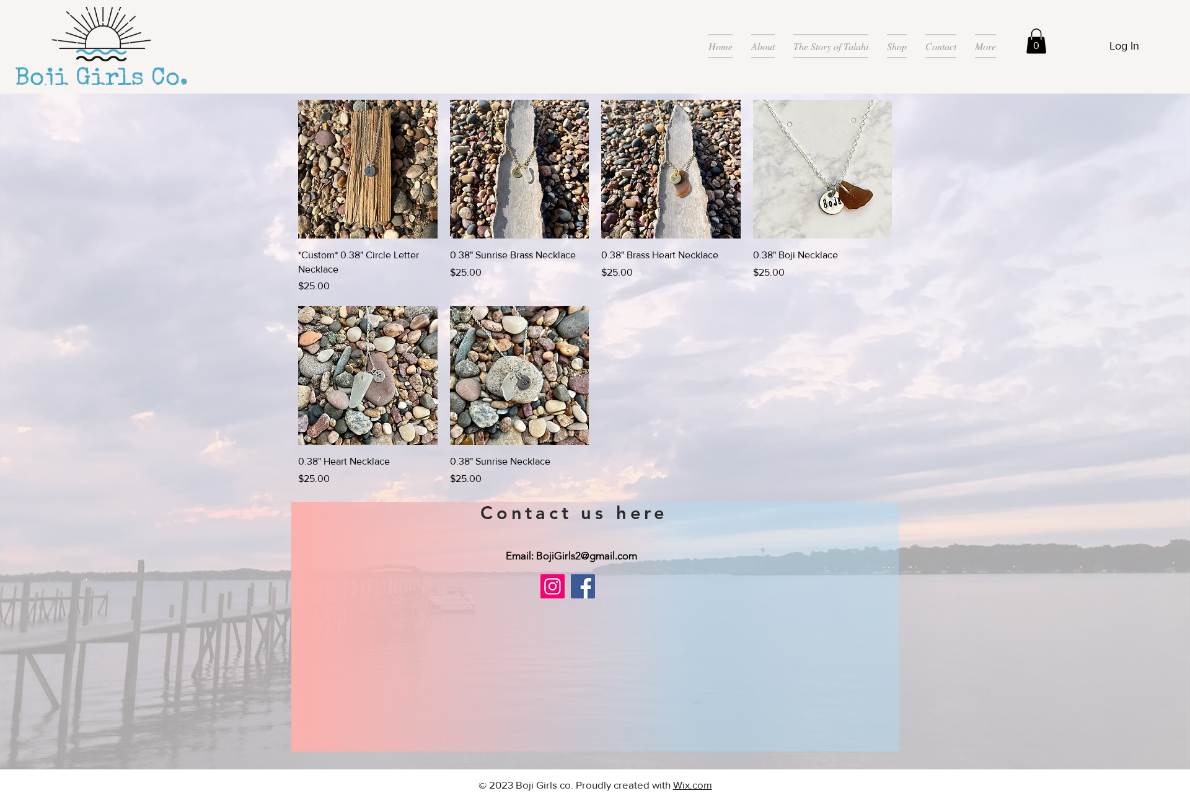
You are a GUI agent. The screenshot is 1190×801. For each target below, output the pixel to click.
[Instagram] (552, 586)
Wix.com (692, 784)
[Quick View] (368, 169)
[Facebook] (583, 586)
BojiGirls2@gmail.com (586, 555)
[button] (1036, 41)
